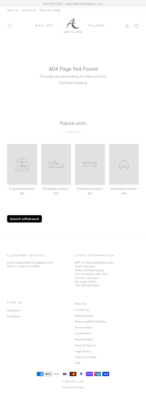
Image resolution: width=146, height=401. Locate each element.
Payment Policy (84, 339)
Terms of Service (85, 345)
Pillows (97, 25)
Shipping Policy (84, 315)
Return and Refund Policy (91, 321)
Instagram (13, 310)
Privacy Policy (84, 327)
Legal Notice (83, 351)
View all (73, 132)
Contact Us (29, 10)
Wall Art (45, 25)
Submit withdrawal (24, 219)
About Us (13, 10)
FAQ (77, 363)
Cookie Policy (83, 333)
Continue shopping (73, 82)
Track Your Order (50, 10)
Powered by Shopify (73, 387)
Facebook (13, 316)
